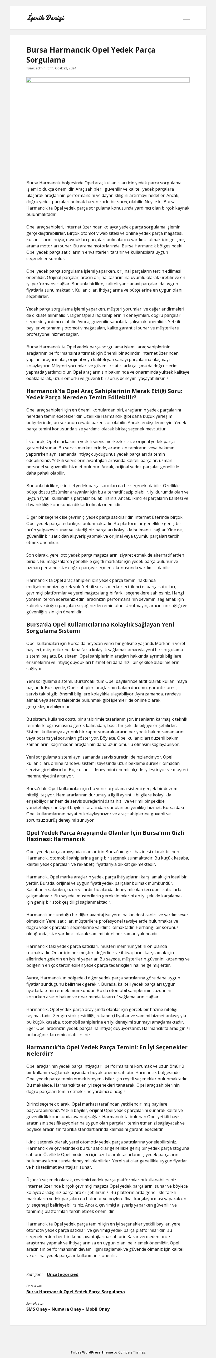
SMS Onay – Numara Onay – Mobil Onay (68, 1309)
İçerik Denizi (45, 18)
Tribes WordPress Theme (92, 1352)
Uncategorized (62, 1274)
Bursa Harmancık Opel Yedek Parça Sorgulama (75, 1292)
